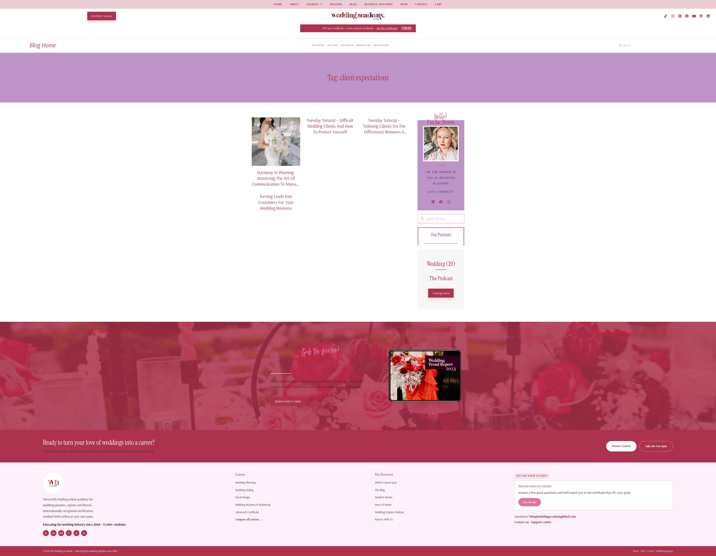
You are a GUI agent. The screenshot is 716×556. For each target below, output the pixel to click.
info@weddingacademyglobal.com (553, 516)
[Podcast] (701, 16)
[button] (441, 293)
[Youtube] (694, 16)
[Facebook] (687, 16)
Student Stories (383, 497)
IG (46, 533)
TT (69, 533)
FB (53, 533)
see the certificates (387, 28)
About (636, 550)
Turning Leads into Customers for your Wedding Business (275, 202)
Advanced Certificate (247, 512)
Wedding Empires (664, 550)
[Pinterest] (680, 16)
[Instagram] (672, 16)
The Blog (380, 490)
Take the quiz (529, 502)
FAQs (642, 550)
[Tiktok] (665, 16)
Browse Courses (621, 446)
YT (76, 533)
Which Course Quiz (386, 482)
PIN (61, 533)
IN (84, 533)
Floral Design (242, 497)
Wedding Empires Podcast (389, 512)
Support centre (541, 522)
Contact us (521, 522)
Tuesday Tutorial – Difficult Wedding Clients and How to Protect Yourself (330, 126)
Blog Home (42, 45)
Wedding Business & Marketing (252, 504)
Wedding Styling (244, 490)
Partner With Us (384, 519)
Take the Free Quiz (656, 446)
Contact (651, 550)
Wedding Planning (245, 482)
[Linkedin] (708, 16)
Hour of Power (383, 504)
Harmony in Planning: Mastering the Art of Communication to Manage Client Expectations (276, 181)
